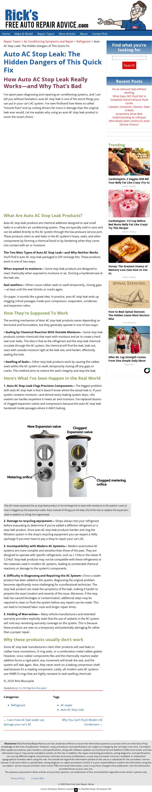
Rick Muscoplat (38, 688)
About (83, 34)
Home (6, 34)
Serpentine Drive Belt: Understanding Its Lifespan (129, 115)
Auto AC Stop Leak (72, 709)
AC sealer (66, 705)
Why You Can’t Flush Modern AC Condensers (82, 722)
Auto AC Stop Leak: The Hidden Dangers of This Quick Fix (53, 61)
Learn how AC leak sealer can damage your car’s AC (24, 722)
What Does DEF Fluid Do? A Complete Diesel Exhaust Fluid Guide (129, 99)
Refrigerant (18, 705)
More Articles (67, 34)
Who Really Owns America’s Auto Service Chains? (129, 122)
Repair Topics (45, 34)
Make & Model (23, 34)
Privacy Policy (18, 778)
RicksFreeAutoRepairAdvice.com (34, 743)
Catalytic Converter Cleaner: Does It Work (129, 108)
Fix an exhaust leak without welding (129, 90)
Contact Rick (100, 34)
